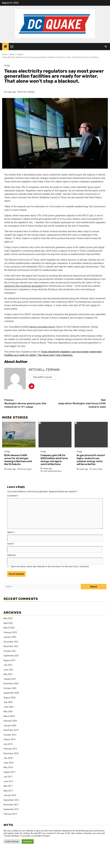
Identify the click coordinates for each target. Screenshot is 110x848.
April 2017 (8, 790)
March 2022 (9, 627)
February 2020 (10, 721)
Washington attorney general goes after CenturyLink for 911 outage (25, 403)
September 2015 (11, 800)
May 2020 (8, 711)
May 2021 (8, 674)
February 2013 (10, 814)
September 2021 (11, 655)
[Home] (5, 47)
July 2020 (8, 702)
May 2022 (8, 618)
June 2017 (8, 781)
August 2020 (9, 697)
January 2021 (10, 679)
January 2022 (10, 637)
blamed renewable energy (42, 326)
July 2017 (8, 776)
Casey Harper (97, 469)
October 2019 (10, 735)
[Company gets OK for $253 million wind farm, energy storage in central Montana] (55, 434)
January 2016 (10, 795)
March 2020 (9, 716)
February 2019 (10, 748)
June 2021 (8, 669)
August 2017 (9, 772)
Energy (7, 65)
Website (11, 555)
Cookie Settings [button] (11, 841)
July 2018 (8, 758)
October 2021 (10, 651)
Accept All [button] (27, 841)
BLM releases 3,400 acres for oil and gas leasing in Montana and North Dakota (18, 460)
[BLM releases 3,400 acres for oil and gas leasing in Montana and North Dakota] (19, 434)
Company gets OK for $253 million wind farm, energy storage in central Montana (54, 460)
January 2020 (10, 725)
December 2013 (11, 804)
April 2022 (8, 623)
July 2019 (8, 744)
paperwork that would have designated (23, 286)
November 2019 (11, 730)
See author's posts (42, 377)
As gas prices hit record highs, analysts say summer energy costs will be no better (91, 460)
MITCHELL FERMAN (27, 92)
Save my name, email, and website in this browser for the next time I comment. (50, 566)
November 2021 (11, 646)
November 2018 (11, 753)
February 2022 (10, 632)
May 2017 (8, 786)
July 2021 (8, 665)
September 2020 (11, 693)
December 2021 (11, 641)
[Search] (106, 46)
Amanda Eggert (25, 469)
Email (10, 543)
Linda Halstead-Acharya (52, 471)
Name (11, 532)
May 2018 (8, 767)
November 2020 (11, 683)
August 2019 (9, 739)
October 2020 (10, 688)
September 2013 (11, 809)
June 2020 (8, 707)
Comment (12, 495)
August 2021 (9, 660)
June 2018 (8, 762)
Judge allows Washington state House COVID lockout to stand (82, 403)
